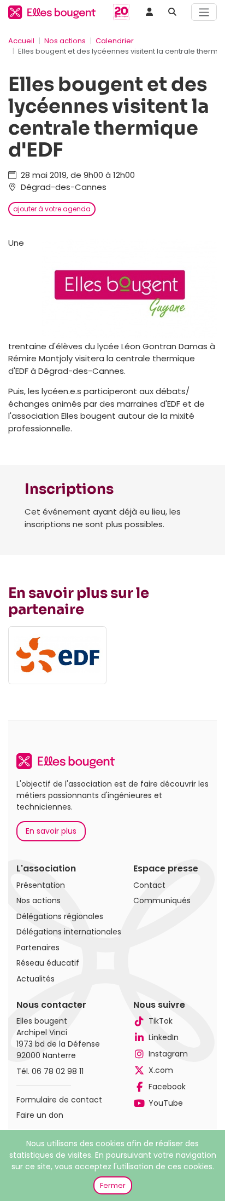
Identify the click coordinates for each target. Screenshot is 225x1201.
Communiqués (162, 900)
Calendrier (115, 41)
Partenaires (38, 947)
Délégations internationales (68, 931)
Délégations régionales (59, 916)
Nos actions (65, 41)
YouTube (166, 1103)
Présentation (40, 885)
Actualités (35, 978)
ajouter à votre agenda (52, 208)
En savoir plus (51, 830)
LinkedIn (164, 1037)
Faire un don (39, 1115)
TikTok (161, 1020)
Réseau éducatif (47, 962)
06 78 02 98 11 (58, 1071)
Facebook (167, 1086)
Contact (149, 885)
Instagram (168, 1053)
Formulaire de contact (59, 1099)
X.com (161, 1070)
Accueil (21, 41)
